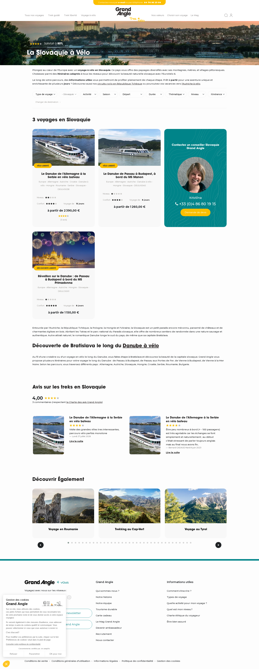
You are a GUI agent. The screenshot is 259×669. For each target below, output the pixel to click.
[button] (6, 663)
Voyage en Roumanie (63, 529)
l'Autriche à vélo (191, 83)
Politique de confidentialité (137, 661)
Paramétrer (34, 654)
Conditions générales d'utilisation (71, 661)
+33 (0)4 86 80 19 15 (197, 204)
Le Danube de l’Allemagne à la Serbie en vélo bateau (63, 176)
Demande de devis (195, 212)
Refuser (13, 654)
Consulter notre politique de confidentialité (23, 644)
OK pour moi (55, 654)
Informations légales (106, 661)
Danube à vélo (141, 346)
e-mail (121, 2)
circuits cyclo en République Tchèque (119, 83)
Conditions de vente (36, 661)
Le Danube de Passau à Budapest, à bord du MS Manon (129, 176)
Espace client (231, 15)
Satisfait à (53, 43)
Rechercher (226, 15)
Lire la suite (76, 441)
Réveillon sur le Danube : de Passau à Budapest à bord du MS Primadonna (63, 280)
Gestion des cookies (168, 661)
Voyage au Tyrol (196, 529)
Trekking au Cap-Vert (129, 529)
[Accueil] (130, 15)
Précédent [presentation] (41, 545)
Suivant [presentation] (218, 545)
